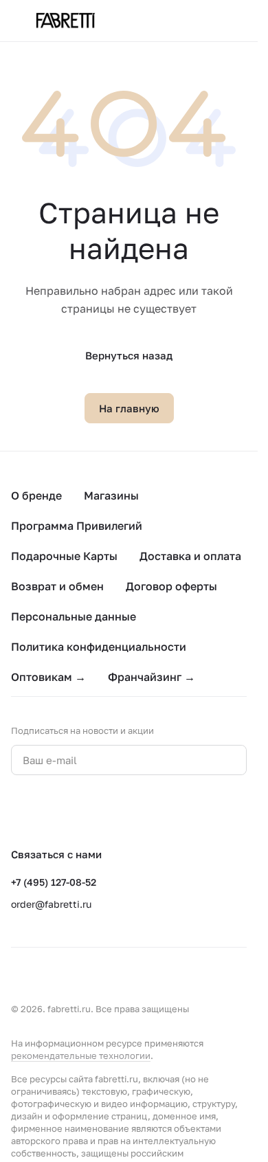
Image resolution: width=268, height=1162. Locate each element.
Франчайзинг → (151, 677)
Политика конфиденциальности (98, 646)
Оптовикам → (48, 677)
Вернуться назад (128, 355)
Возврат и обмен (57, 586)
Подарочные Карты (64, 556)
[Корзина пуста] (240, 20)
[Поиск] (185, 20)
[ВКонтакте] (19, 811)
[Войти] (212, 20)
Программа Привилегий (76, 526)
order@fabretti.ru (51, 904)
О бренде (36, 495)
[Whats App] (74, 811)
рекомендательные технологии (80, 1055)
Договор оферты (171, 586)
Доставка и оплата (190, 556)
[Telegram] (46, 811)
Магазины (111, 495)
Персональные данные (73, 616)
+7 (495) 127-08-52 (53, 882)
